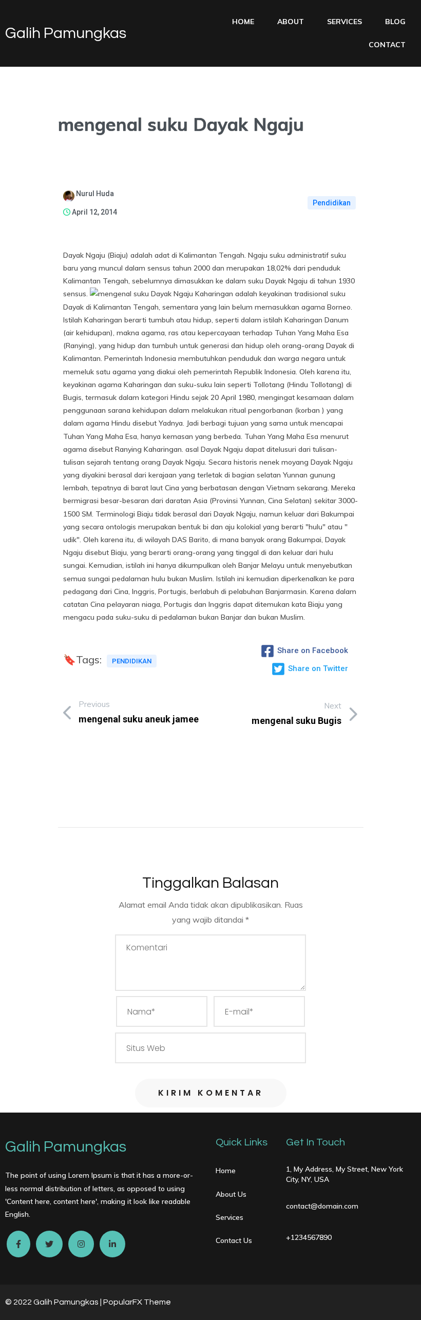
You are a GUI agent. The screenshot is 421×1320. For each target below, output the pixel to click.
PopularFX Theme (137, 1302)
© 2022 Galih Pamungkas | (54, 1302)
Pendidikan (332, 203)
